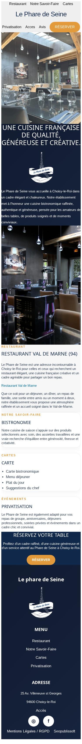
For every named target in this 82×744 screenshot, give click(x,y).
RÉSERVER (65, 27)
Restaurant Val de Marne (19, 385)
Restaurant (17, 4)
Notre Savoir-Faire (44, 4)
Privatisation (11, 27)
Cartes (68, 4)
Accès (41, 710)
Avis (42, 27)
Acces (30, 27)
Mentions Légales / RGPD (28, 731)
